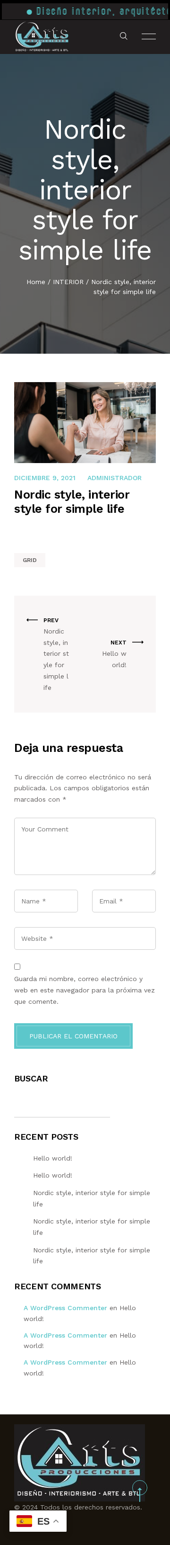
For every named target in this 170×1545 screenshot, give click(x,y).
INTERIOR (68, 282)
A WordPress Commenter (65, 1308)
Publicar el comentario (73, 1036)
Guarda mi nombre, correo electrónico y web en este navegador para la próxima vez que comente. (84, 990)
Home (35, 282)
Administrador (114, 478)
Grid (30, 560)
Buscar (31, 1078)
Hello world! (52, 1158)
